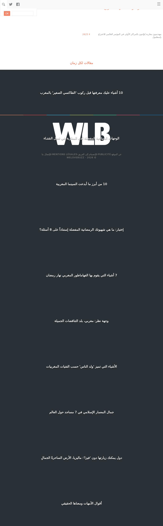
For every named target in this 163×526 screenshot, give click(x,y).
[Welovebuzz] (148, 4)
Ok (7, 13)
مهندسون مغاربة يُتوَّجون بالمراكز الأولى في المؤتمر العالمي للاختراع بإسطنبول (129, 35)
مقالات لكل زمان (81, 62)
